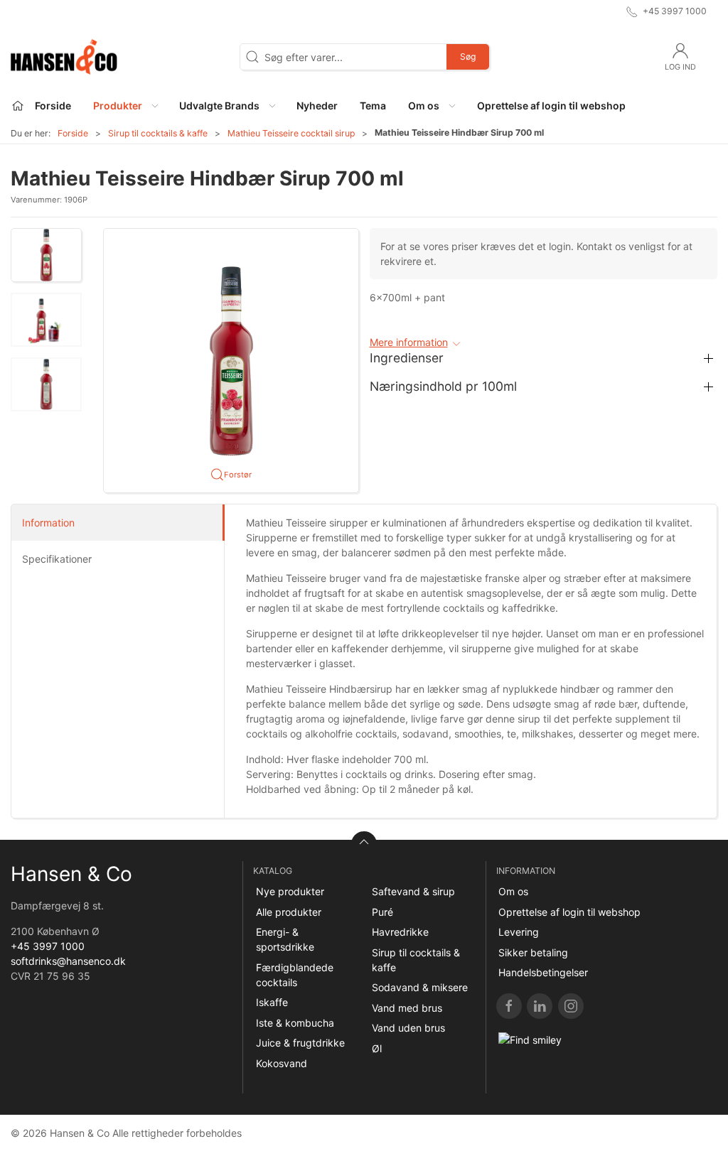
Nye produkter (290, 891)
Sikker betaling (533, 952)
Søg (468, 56)
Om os (513, 891)
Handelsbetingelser (543, 972)
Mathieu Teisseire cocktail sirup (291, 133)
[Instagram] (571, 1006)
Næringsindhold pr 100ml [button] (443, 386)
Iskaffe (272, 1002)
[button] (125, 105)
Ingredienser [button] (407, 357)
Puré (382, 912)
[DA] (64, 56)
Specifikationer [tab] (57, 559)
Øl (377, 1048)
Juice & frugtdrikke (300, 1043)
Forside (73, 133)
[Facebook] (509, 1006)
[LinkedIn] (539, 1006)
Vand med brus (407, 1008)
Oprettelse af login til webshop (569, 912)
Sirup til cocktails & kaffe (158, 133)
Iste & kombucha (295, 1023)
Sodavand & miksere (420, 987)
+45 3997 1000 (48, 946)
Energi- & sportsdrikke (285, 939)
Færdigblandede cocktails (294, 974)
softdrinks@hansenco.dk (68, 961)
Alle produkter (288, 912)
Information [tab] (48, 523)
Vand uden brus (408, 1028)
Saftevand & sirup (413, 891)
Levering (518, 932)
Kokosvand (281, 1063)
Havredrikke (400, 932)
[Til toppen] (364, 844)
